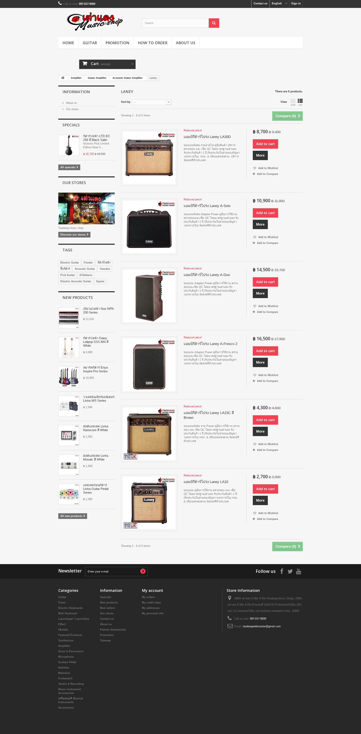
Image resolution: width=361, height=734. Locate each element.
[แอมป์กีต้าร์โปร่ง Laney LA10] (149, 503)
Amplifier (76, 78)
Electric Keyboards (70, 608)
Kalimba (63, 667)
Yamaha (105, 268)
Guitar (90, 42)
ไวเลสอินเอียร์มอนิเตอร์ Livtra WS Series (98, 398)
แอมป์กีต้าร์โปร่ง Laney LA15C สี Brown (209, 415)
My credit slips (151, 602)
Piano (62, 602)
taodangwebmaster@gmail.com (262, 626)
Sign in (296, 3)
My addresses (151, 608)
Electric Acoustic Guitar (75, 281)
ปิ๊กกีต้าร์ (65, 268)
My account (152, 590)
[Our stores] (86, 208)
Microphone (66, 656)
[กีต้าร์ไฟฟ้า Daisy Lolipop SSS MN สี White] (68, 347)
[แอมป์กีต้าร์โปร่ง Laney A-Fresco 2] (149, 365)
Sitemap (105, 640)
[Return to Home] (63, 78)
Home (68, 42)
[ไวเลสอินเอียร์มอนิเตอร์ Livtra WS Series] (68, 406)
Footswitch (65, 678)
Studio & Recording (71, 683)
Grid (293, 105)
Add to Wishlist (267, 168)
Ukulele (63, 629)
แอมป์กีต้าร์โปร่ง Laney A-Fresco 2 (210, 344)
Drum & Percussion (71, 651)
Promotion (117, 42)
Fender (88, 262)
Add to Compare (267, 174)
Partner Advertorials (113, 629)
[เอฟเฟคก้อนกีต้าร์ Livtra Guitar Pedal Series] (68, 494)
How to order (152, 42)
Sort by (125, 101)
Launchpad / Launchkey (73, 618)
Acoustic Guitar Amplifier (128, 78)
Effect (62, 624)
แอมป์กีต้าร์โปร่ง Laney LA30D (207, 137)
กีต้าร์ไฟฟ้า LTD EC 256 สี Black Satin (96, 138)
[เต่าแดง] (97, 21)
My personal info (153, 613)
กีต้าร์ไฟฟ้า (104, 262)
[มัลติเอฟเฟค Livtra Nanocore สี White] (68, 435)
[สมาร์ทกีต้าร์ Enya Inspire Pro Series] (68, 376)
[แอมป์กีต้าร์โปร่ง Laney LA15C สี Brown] (149, 434)
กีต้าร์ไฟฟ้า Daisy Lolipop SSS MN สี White (95, 341)
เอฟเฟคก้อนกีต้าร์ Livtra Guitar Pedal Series (95, 488)
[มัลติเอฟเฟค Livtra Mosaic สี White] (68, 464)
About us (185, 42)
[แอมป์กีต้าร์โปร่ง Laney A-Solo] (149, 227)
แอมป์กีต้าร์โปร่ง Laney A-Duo (207, 275)
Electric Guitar (69, 262)
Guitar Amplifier (97, 78)
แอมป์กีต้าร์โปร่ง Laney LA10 (206, 482)
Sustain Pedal (67, 662)
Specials (71, 124)
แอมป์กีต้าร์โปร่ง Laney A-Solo (207, 206)
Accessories (66, 707)
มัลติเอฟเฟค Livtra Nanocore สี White (95, 428)
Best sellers (107, 608)
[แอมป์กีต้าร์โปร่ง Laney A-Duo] (149, 296)
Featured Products (70, 635)
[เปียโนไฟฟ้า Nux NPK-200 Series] (68, 317)
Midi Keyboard (67, 613)
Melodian (64, 673)
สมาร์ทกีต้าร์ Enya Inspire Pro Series (95, 369)
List (300, 105)
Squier (100, 281)
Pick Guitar (67, 275)
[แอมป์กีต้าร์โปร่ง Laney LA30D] (149, 158)
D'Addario (86, 275)
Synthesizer (66, 640)
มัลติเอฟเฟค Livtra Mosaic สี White (95, 457)
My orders (148, 597)
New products (77, 297)
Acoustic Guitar (85, 268)
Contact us (260, 3)
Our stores (72, 109)
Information (76, 91)
